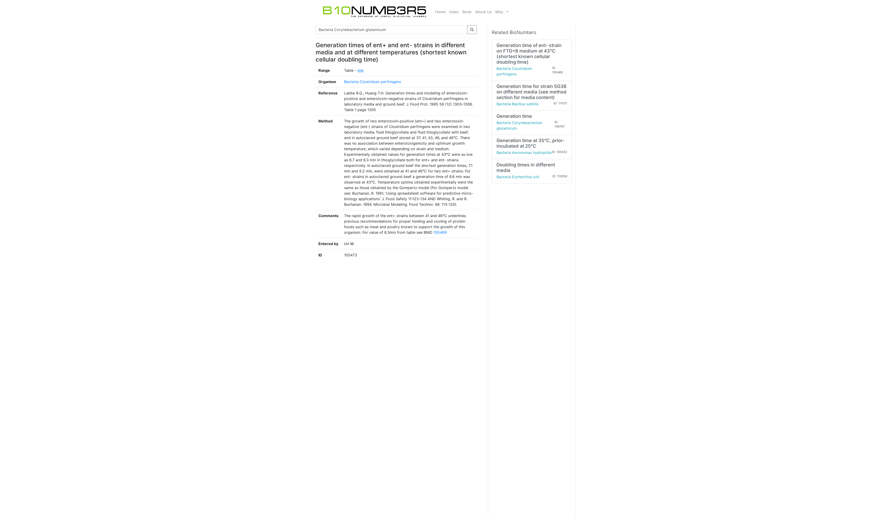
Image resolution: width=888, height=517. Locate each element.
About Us (483, 11)
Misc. (500, 11)
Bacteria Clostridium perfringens (372, 81)
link (361, 70)
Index (454, 11)
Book (467, 11)
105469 (440, 232)
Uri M (349, 243)
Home (440, 11)
